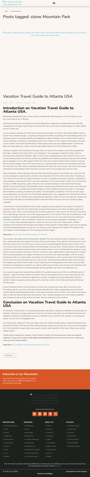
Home (6, 11)
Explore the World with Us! (45, 409)
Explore (27, 103)
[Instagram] (55, 414)
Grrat (20, 103)
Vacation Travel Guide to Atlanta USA (38, 96)
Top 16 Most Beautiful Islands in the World (30, 234)
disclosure (58, 466)
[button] (54, 3)
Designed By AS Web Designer (76, 471)
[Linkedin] (40, 414)
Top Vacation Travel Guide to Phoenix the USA (31, 345)
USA (33, 103)
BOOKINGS (28, 422)
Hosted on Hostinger (45, 474)
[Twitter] (45, 414)
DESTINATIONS (8, 422)
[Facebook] (34, 414)
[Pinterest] (50, 414)
